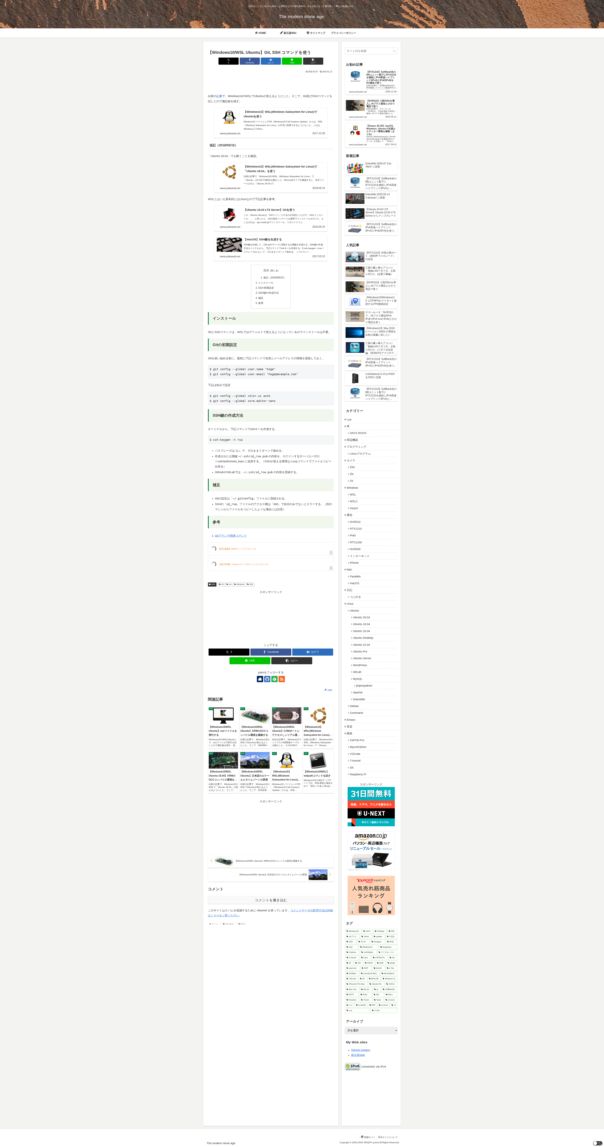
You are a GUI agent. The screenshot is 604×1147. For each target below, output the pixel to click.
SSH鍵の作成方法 (268, 292)
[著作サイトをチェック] (260, 679)
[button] (313, 61)
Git (222, 584)
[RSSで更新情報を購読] (282, 679)
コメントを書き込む (271, 900)
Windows (240, 584)
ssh (230, 584)
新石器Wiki (358, 1055)
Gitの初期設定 (266, 287)
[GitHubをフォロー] (267, 679)
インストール (265, 282)
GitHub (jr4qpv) (360, 1050)
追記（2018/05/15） (274, 277)
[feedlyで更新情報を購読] (274, 679)
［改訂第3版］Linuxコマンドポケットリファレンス (243, 564)
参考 (260, 303)
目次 (266, 270)
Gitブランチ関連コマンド (231, 535)
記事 (219, 96)
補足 (260, 298)
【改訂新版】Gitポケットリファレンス (237, 549)
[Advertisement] (271, 83)
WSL (213, 584)
